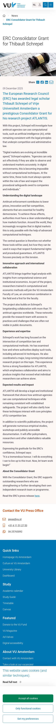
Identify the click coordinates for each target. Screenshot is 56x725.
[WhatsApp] (38, 82)
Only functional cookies (28, 708)
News (15, 15)
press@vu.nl (14, 519)
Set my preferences (28, 718)
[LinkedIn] (47, 82)
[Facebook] (43, 82)
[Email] (52, 82)
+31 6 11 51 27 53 (17, 525)
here (37, 495)
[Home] (4, 15)
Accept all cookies (28, 698)
